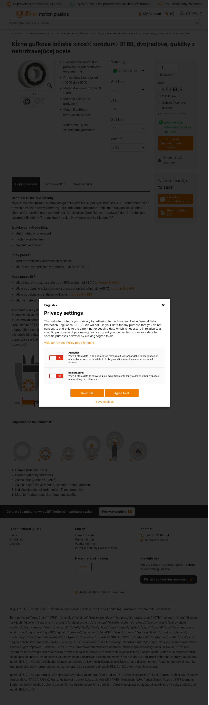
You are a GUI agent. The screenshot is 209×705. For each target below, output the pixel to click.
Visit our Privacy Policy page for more (69, 342)
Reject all (87, 393)
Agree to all (121, 393)
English (49, 305)
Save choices (104, 401)
